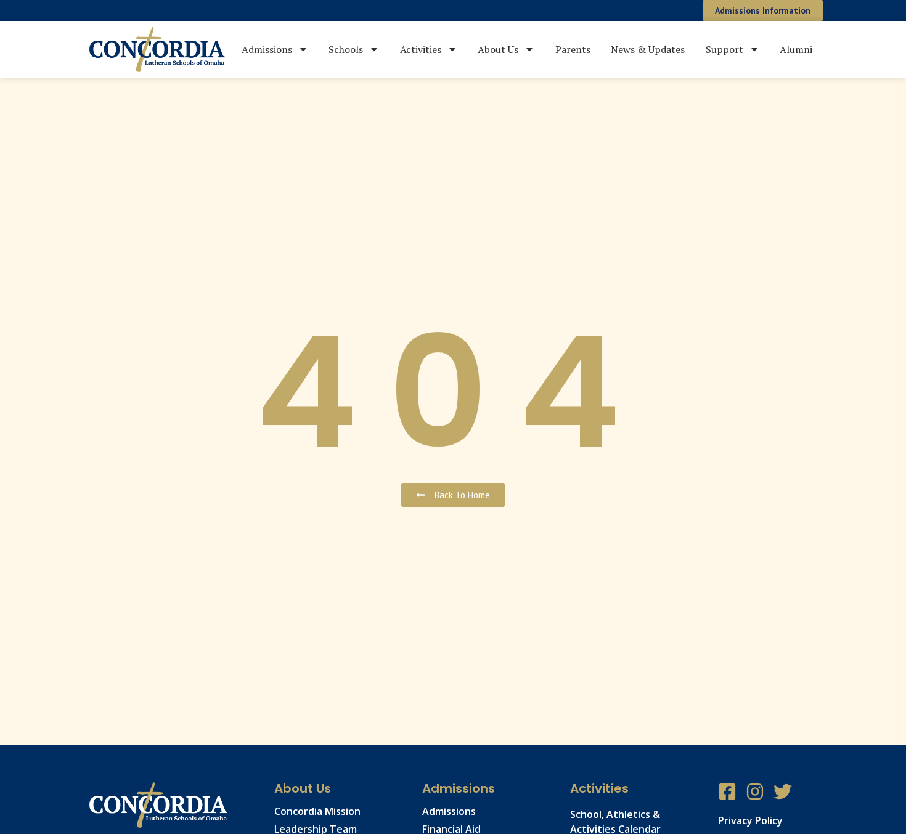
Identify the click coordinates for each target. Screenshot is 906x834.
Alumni (796, 49)
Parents (572, 49)
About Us (498, 49)
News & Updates (648, 49)
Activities (420, 49)
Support (724, 49)
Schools (346, 49)
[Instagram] (755, 791)
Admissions (267, 49)
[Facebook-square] (727, 791)
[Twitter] (782, 791)
